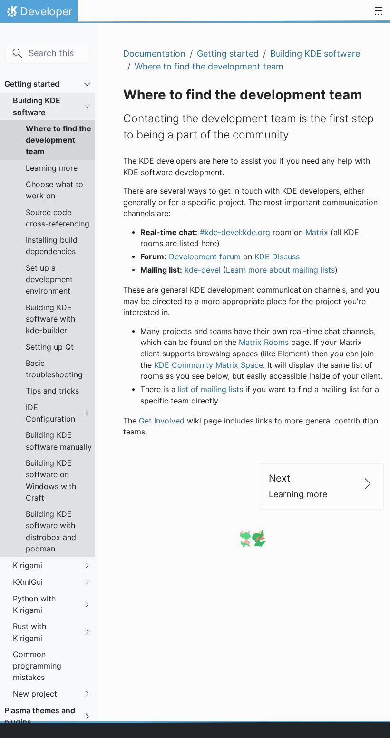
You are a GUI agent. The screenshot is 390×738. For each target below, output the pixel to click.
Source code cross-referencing (57, 217)
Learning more (52, 168)
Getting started (31, 84)
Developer (38, 14)
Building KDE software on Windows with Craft (51, 480)
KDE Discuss (277, 256)
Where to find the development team (58, 140)
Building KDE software (36, 106)
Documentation (154, 54)
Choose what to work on (54, 189)
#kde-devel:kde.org (235, 232)
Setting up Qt (50, 347)
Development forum (205, 256)
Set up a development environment (49, 279)
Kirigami (27, 565)
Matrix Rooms (264, 342)
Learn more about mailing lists (280, 270)
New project (35, 694)
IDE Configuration (50, 413)
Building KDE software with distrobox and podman (51, 531)
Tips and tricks (52, 390)
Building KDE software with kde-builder (50, 319)
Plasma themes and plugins (39, 716)
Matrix (316, 232)
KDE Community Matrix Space (208, 365)
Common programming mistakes (37, 665)
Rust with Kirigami (29, 631)
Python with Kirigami (34, 604)
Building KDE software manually (59, 440)
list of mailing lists (210, 389)
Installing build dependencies (52, 245)
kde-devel (203, 270)
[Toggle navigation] (378, 11)
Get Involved (162, 420)
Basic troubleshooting (54, 368)
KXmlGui (28, 582)
